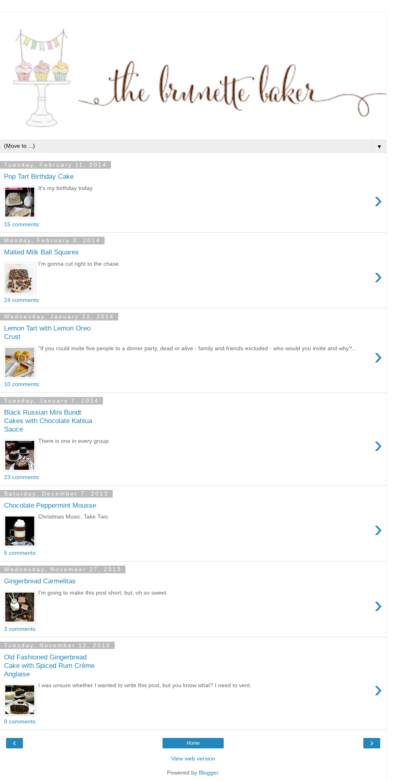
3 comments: (20, 629)
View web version (193, 758)
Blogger (208, 772)
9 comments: (20, 721)
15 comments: (22, 224)
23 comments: (22, 477)
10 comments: (22, 384)
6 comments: (20, 553)
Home (193, 743)
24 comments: (22, 300)
